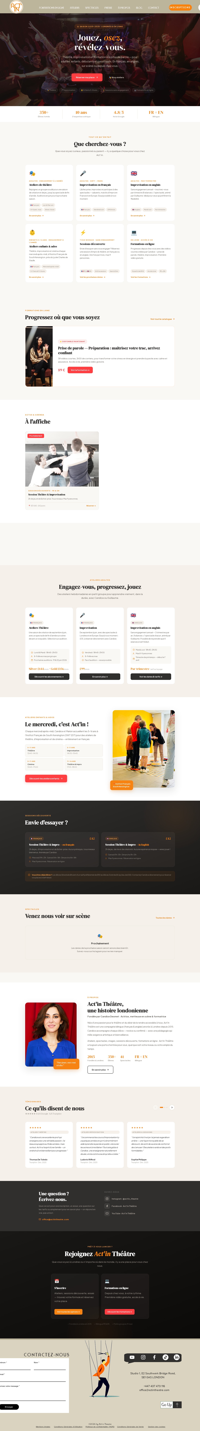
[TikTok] (165, 1357)
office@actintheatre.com (154, 1390)
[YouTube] (132, 1357)
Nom (36, 1362)
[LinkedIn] (177, 1357)
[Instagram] (143, 1357)
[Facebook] (154, 1357)
